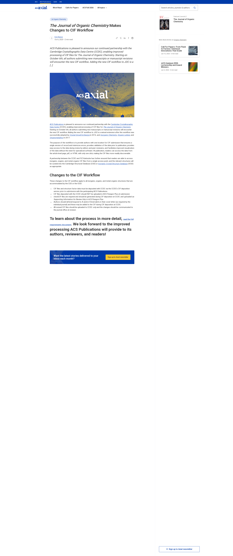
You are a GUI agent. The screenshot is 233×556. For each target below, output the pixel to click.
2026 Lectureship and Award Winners (171, 65)
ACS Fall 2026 (88, 8)
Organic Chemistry (59, 19)
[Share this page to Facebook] (128, 38)
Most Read (57, 8)
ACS (36, 2)
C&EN (55, 2)
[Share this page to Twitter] (121, 38)
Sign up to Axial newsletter (118, 257)
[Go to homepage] (41, 7)
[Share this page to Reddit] (132, 38)
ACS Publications (45, 2)
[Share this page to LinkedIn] (125, 38)
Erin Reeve (59, 37)
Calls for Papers (72, 8)
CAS (60, 2)
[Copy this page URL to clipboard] (117, 38)
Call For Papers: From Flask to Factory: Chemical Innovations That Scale (173, 49)
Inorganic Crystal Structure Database (113, 164)
